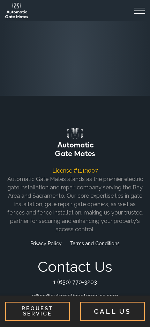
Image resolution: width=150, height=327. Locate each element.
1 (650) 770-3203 (75, 282)
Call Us (112, 311)
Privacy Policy (46, 243)
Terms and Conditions (95, 243)
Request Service (38, 311)
